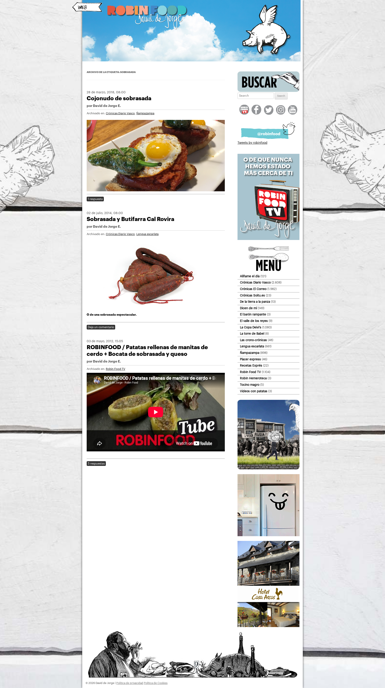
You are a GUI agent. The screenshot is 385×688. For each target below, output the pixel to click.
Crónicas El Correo (253, 289)
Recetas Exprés (251, 365)
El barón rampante (253, 314)
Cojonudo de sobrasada (119, 98)
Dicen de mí (248, 308)
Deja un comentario (101, 327)
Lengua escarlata (147, 234)
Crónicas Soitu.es (252, 295)
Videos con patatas (253, 391)
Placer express (250, 359)
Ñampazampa (145, 113)
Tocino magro (249, 384)
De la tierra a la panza (255, 301)
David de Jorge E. (107, 106)
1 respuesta (95, 199)
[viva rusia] (268, 468)
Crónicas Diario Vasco (120, 113)
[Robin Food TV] (268, 239)
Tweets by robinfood (252, 142)
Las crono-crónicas (253, 340)
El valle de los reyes (254, 320)
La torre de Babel (252, 333)
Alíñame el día (250, 276)
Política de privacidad (129, 683)
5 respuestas (96, 463)
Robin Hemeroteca (253, 378)
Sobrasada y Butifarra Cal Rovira (130, 219)
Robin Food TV (115, 369)
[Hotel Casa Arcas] (268, 626)
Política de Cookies (156, 683)
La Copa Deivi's (250, 327)
